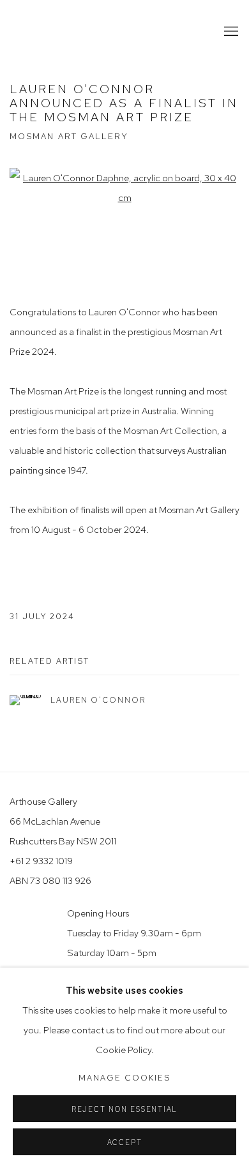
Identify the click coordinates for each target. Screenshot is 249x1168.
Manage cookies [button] (124, 1077)
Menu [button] (229, 31)
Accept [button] (124, 1142)
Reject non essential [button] (124, 1109)
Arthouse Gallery (61, 31)
